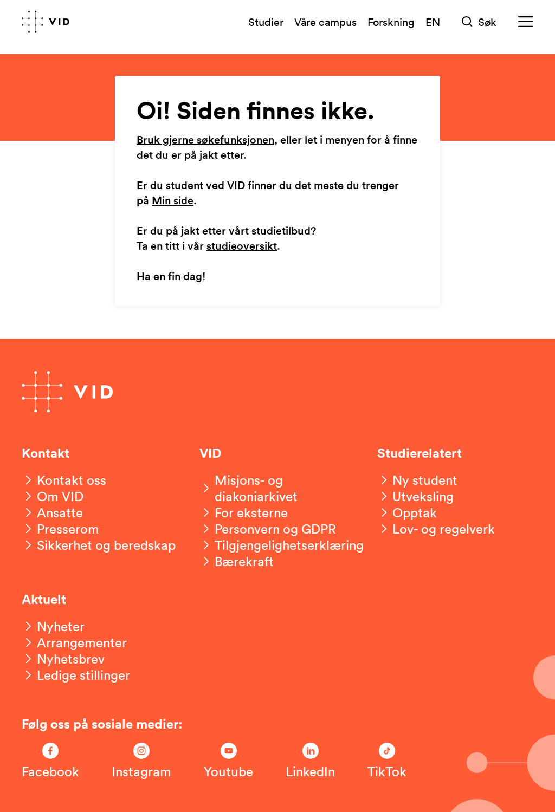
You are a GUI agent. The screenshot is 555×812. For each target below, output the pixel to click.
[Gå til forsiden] (45, 22)
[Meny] (525, 22)
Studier (265, 22)
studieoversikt (241, 246)
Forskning (391, 22)
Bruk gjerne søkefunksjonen (205, 140)
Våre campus (325, 22)
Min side (172, 201)
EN (432, 22)
